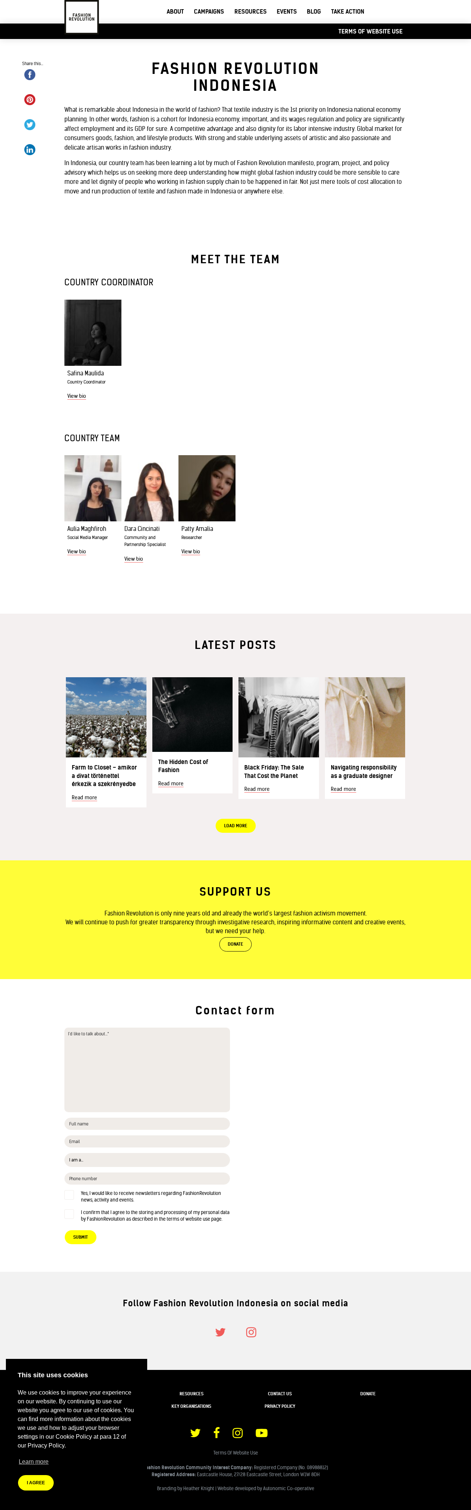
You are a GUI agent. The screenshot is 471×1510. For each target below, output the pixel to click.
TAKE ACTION (347, 11)
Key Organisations (191, 1406)
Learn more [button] (34, 1462)
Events (287, 11)
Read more (84, 797)
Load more (235, 825)
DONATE (235, 944)
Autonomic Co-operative (288, 1488)
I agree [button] (36, 1482)
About (175, 11)
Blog (314, 11)
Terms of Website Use (371, 31)
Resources (250, 11)
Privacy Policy (280, 1406)
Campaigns (209, 11)
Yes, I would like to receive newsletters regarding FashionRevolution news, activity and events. (151, 1196)
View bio (76, 396)
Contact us (280, 1393)
